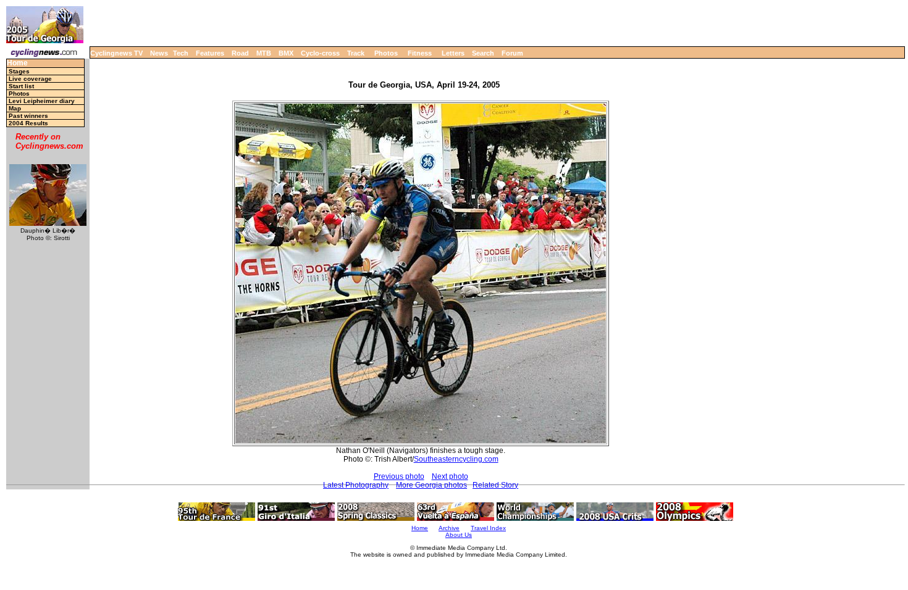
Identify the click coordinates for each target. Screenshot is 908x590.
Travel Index (488, 528)
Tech (180, 53)
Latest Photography (356, 485)
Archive (449, 528)
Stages (19, 71)
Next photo (450, 476)
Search (483, 53)
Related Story (495, 485)
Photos (386, 53)
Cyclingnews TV (116, 53)
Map (15, 108)
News (159, 53)
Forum (512, 53)
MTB (263, 53)
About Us (458, 534)
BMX (286, 53)
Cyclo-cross (320, 53)
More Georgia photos (431, 485)
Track (355, 53)
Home (17, 63)
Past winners (28, 115)
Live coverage (30, 78)
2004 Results (28, 123)
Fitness (420, 53)
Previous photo (399, 476)
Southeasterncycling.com (456, 459)
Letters (453, 53)
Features (210, 53)
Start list (21, 86)
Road (240, 53)
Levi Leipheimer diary (42, 101)
